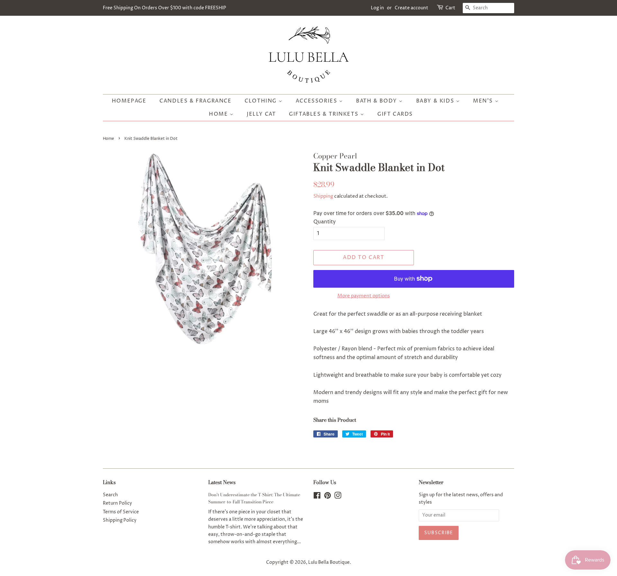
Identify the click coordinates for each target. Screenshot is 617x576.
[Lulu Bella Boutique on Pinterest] (327, 497)
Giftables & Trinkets (324, 114)
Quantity (324, 221)
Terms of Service (121, 512)
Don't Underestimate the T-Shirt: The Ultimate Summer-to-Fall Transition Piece (254, 498)
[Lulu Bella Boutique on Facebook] (317, 497)
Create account (411, 8)
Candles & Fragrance (195, 100)
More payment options (363, 295)
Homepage (129, 100)
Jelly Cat (261, 114)
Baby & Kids (436, 100)
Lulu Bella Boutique (329, 562)
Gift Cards (395, 114)
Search (110, 495)
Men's (484, 100)
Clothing (261, 100)
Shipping (323, 196)
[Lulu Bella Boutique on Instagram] (337, 497)
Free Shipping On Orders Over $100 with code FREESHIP (164, 8)
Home (219, 114)
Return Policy (117, 503)
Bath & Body (377, 100)
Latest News (222, 482)
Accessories (317, 100)
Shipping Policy (120, 520)
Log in (377, 8)
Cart (450, 8)
